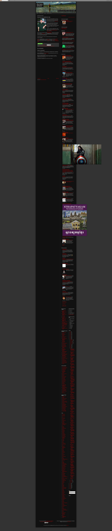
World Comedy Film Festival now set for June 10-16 (72, 364)
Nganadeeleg (63, 405)
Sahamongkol (63, 494)
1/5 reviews (63, 414)
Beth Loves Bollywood (65, 132)
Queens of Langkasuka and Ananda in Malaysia (72, 447)
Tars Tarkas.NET (64, 66)
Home (37, 13)
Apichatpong (63, 424)
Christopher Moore (64, 398)
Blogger (68, 525)
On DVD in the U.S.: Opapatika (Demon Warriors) (72, 462)
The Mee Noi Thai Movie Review (66, 186)
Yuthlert (63, 517)
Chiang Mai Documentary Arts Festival (64, 314)
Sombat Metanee (64, 498)
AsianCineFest (64, 71)
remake (63, 490)
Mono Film (63, 348)
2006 (70, 485)
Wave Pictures (64, 512)
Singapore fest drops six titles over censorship (72, 441)
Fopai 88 (63, 400)
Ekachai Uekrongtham (63, 447)
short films (63, 496)
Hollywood (63, 454)
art (62, 425)
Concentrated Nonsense (63, 371)
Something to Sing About (65, 239)
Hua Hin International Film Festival (64, 322)
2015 (70, 332)
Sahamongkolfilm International (64, 355)
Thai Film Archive (49, 13)
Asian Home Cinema (64, 367)
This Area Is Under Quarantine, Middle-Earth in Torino (72, 386)
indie (62, 457)
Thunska (63, 363)
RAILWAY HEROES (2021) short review (66, 115)
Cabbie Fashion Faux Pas (69, 275)
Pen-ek (63, 477)
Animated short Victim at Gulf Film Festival (72, 438)
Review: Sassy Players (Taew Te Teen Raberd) (72, 435)
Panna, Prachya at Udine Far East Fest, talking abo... (72, 361)
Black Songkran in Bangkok (72, 423)
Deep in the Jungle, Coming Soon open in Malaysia (72, 401)
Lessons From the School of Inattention (67, 83)
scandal (63, 495)
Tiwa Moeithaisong (64, 505)
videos (63, 511)
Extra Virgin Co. (69, 521)
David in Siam (63, 399)
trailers (63, 508)
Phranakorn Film (64, 352)
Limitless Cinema (64, 249)
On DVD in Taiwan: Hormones (72, 452)
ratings (63, 489)
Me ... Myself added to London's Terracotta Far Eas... (72, 373)
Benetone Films (64, 332)
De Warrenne (63, 443)
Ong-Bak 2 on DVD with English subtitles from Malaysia (72, 381)
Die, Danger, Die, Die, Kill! (65, 119)
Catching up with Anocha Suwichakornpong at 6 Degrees (72, 378)
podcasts (63, 481)
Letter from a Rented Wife (65, 292)
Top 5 (62, 507)
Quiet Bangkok (64, 407)
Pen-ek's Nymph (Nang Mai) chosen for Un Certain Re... (72, 370)
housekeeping (64, 456)
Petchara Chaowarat (64, 478)
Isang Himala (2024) (68, 84)
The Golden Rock (64, 389)
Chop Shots (63, 315)
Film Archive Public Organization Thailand (64, 339)
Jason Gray (63, 378)
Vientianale (63, 327)
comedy (63, 439)
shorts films (63, 497)
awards (63, 426)
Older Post (57, 78)
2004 (70, 487)
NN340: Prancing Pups (64, 254)
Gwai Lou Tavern (64, 376)
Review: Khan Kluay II (71, 478)
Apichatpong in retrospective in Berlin (72, 454)
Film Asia (63, 374)
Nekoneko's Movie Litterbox (65, 169)
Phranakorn (63, 479)
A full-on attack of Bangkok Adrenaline (72, 428)
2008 (70, 483)
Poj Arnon (63, 482)
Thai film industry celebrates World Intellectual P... (72, 353)
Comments (71, 493)
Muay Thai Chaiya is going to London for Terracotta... (72, 476)
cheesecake (63, 435)
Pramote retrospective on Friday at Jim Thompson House (72, 389)
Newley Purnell (64, 253)
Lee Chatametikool (64, 464)
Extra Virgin (63, 337)
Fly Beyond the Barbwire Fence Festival (64, 320)
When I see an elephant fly (71, 444)
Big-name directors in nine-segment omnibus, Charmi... (72, 409)
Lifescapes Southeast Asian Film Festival (64, 323)
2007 (70, 484)
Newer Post (39, 78)
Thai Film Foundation (64, 358)
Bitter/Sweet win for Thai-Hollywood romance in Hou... (72, 356)
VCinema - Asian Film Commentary (66, 98)
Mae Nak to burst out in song (72, 396)
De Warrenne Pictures (63, 334)
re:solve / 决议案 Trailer (68, 198)
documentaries (64, 444)
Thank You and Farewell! (65, 99)
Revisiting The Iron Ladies (72, 413)
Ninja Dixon (63, 180)
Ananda (63, 421)
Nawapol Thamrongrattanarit (64, 351)
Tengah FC (63, 90)
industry (63, 458)
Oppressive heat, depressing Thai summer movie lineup (72, 367)
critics (63, 441)
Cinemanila (63, 316)
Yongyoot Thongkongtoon (64, 516)
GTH (62, 453)
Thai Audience (64, 357)
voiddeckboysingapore (65, 89)
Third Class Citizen (64, 362)
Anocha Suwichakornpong (64, 423)
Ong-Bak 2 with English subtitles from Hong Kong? (72, 457)
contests (63, 440)
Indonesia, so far (68, 286)
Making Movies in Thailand (64, 347)
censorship (63, 433)
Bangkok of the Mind (65, 263)
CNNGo (63, 397)
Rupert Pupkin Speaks (65, 108)
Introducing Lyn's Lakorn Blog (66, 280)
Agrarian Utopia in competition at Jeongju (72, 468)
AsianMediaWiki (64, 368)
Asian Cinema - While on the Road (66, 55)
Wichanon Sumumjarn (63, 513)
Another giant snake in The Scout (72, 404)
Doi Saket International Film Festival (64, 318)
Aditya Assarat (64, 420)
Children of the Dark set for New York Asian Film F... (72, 473)
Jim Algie (63, 258)
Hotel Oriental (63, 377)
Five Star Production (64, 343)
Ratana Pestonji (64, 488)
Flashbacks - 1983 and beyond (69, 192)
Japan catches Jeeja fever (72, 394)
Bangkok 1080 (64, 369)
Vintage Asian (64, 291)
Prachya (63, 486)
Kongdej (63, 462)
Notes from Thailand (64, 406)
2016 (70, 331)
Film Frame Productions (63, 341)
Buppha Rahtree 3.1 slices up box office (72, 412)
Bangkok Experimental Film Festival (64, 312)
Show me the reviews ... (71, 314)
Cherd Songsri (64, 436)
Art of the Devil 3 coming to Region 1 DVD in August (72, 425)
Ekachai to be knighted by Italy (72, 383)
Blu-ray (63, 429)
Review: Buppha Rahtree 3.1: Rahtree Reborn (72, 433)
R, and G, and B (64, 384)
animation (63, 422)
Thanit (63, 503)
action (63, 419)
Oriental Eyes (63, 473)
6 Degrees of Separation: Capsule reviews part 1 (72, 406)
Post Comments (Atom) (43, 79)
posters (63, 485)
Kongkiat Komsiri (64, 463)
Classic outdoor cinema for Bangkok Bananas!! (72, 358)
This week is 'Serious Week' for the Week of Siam (72, 392)
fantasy (63, 448)
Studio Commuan (64, 356)
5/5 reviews (63, 418)
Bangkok (63, 427)
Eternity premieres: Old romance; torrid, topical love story (70, 32)
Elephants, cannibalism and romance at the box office (72, 450)
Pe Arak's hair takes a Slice (72, 376)
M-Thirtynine (63, 465)
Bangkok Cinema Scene (65, 20)
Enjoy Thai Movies (64, 373)
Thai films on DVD (46, 53)
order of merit (56, 21)
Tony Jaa (63, 506)
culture (63, 442)
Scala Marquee (64, 15)
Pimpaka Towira (64, 480)
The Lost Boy (63, 409)
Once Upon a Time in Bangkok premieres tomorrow (72, 470)
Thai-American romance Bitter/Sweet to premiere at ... (72, 416)
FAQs (45, 13)
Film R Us (63, 342)
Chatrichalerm (64, 434)
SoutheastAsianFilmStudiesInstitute (66, 203)
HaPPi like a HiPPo (64, 401)
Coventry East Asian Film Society (66, 61)
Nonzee (63, 472)
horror (63, 455)
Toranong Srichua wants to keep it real (72, 443)
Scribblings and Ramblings (64, 385)
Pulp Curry (63, 383)
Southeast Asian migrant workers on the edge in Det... (72, 430)
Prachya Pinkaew (64, 487)
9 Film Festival (64, 310)
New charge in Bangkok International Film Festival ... (72, 465)
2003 (70, 488)
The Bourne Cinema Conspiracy (64, 388)
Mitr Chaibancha (64, 466)
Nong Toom (43, 33)
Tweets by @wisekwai (64, 28)
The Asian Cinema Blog (65, 103)
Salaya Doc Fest (64, 326)
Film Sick (63, 375)
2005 (70, 486)
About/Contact (41, 13)
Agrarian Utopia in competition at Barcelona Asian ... (72, 350)
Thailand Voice (64, 408)
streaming (63, 499)
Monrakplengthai (64, 404)
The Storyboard (64, 390)
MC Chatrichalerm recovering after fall (72, 398)
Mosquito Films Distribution (64, 349)
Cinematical (63, 370)
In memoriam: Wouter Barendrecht (72, 460)
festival (63, 450)
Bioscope (63, 333)
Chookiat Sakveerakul (63, 437)
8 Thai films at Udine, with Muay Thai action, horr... (72, 420)
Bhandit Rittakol (64, 428)
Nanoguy (63, 382)
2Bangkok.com (64, 396)
